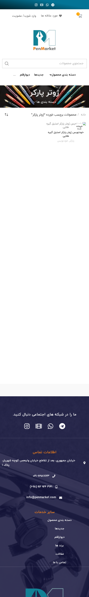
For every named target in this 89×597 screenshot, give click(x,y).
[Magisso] (23, 390)
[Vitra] (65, 390)
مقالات (59, 554)
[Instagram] (36, 4)
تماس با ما (59, 562)
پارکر (72, 141)
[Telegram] (53, 4)
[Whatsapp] (47, 4)
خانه (83, 115)
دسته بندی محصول (59, 520)
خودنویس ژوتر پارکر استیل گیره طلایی (66, 134)
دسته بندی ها (46, 102)
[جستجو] (7, 63)
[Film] (41, 4)
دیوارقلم (59, 537)
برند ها (59, 545)
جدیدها (59, 529)
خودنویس (62, 141)
